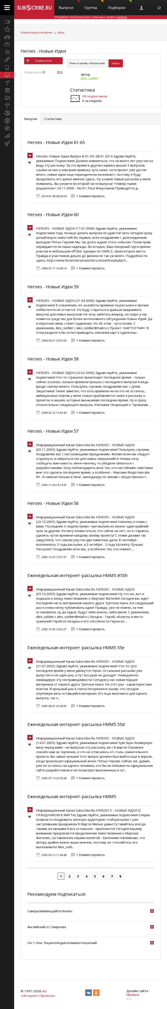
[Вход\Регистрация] (141, 7)
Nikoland (132, 994)
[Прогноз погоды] (7, 105)
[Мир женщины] (7, 60)
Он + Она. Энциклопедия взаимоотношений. (62, 943)
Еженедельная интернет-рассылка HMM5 (71, 796)
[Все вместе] (7, 21)
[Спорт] (7, 113)
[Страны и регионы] (7, 120)
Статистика (82, 90)
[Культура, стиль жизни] (7, 82)
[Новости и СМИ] (7, 90)
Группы (90, 7)
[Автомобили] (7, 37)
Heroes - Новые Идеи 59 (52, 287)
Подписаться (43, 61)
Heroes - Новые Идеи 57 (52, 431)
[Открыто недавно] (7, 29)
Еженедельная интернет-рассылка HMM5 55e (75, 647)
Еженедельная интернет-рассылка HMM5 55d (76, 724)
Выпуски (66, 7)
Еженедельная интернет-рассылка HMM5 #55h (77, 575)
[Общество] (7, 98)
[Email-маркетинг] (7, 143)
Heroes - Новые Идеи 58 (52, 359)
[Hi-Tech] (7, 67)
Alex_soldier (89, 78)
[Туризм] (7, 128)
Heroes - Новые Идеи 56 (52, 503)
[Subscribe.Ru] (34, 7)
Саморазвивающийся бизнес (50, 911)
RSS (60, 72)
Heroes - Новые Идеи (43, 51)
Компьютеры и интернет (37, 32)
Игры (61, 32)
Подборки (116, 7)
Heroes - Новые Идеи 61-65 (56, 142)
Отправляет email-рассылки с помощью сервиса (90, 17)
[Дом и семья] (7, 52)
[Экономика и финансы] (7, 136)
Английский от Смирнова (46, 927)
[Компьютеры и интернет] (7, 75)
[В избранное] (30, 163)
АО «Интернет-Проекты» (38, 993)
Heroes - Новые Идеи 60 (52, 214)
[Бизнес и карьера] (7, 44)
